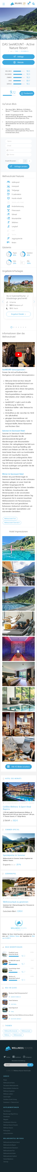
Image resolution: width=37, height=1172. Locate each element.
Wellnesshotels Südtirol (10, 1156)
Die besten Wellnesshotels (10, 1085)
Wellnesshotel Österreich (12, 523)
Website (20, 62)
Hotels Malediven (8, 1159)
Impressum (6, 1102)
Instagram (28, 1057)
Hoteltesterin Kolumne (9, 1122)
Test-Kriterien (7, 1111)
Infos (8, 36)
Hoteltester (6, 1116)
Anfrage (20, 57)
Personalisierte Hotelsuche (10, 1088)
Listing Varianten (8, 1133)
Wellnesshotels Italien (9, 1153)
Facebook (18, 1057)
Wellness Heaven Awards (10, 1125)
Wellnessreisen (18, 1035)
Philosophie (6, 1130)
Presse (5, 1080)
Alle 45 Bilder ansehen (20, 767)
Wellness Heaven (8, 1128)
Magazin (5, 1119)
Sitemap (5, 1162)
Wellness (6, 1035)
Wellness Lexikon (8, 1094)
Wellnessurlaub (26, 1031)
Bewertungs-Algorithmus (10, 1114)
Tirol (17, 51)
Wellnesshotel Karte (9, 1083)
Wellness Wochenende (10, 1031)
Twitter (8, 1057)
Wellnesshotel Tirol (10, 519)
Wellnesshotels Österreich (10, 1148)
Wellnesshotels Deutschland (11, 1142)
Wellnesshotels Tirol (9, 1150)
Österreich (25, 51)
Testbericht (28, 93)
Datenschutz (15, 1102)
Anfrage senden (20, 166)
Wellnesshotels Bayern (9, 1145)
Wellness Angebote (9, 1091)
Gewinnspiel (6, 1097)
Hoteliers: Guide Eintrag (10, 1099)
